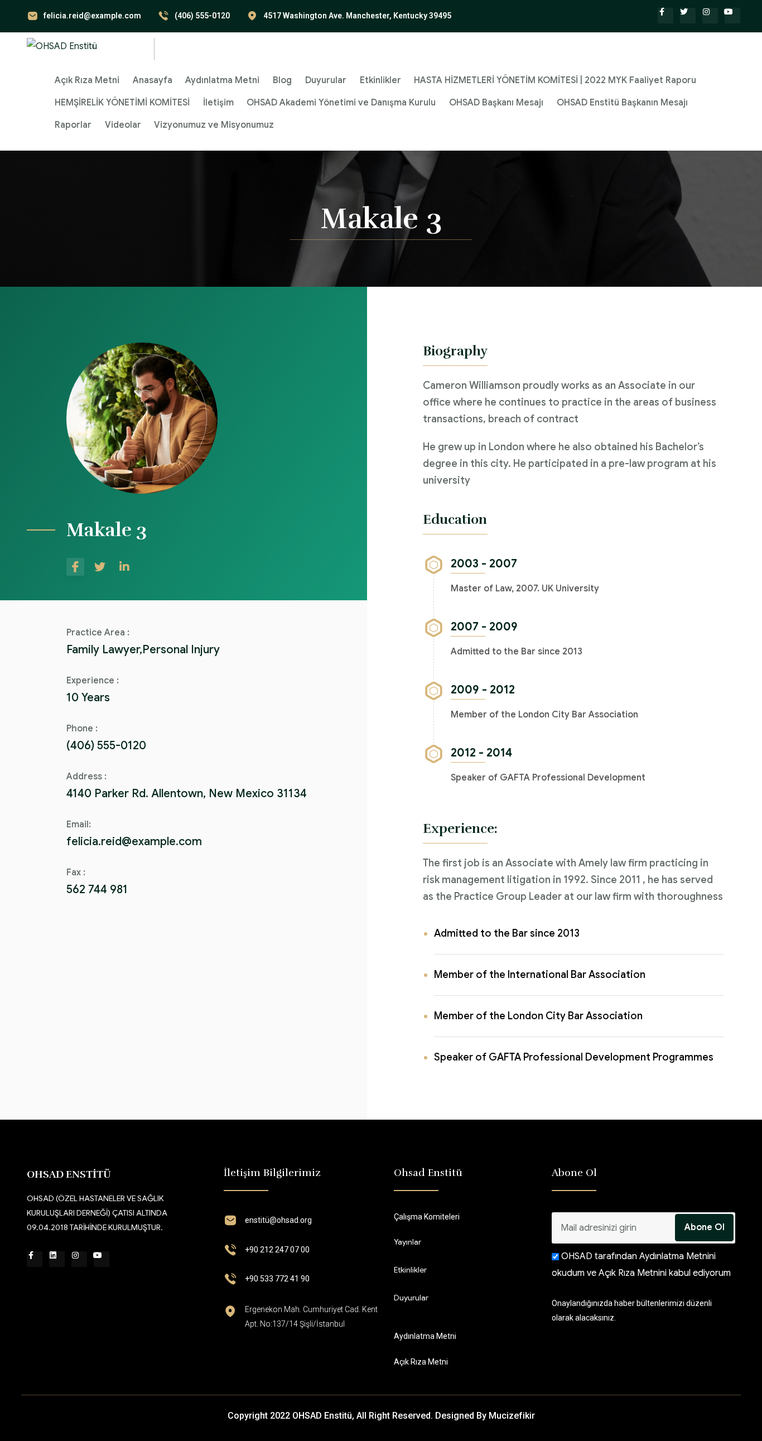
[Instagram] (710, 15)
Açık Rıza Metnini (633, 1273)
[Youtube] (732, 15)
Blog (282, 80)
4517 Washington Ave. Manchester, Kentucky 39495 (357, 15)
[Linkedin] (57, 1259)
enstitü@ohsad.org (278, 1220)
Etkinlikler (380, 80)
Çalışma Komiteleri (427, 1216)
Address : (86, 776)
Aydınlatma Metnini (676, 1256)
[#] (75, 567)
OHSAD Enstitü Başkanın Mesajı (622, 102)
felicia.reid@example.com (92, 15)
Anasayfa (152, 80)
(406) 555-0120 (202, 15)
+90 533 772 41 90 (277, 1278)
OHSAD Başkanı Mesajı (496, 102)
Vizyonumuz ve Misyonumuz (214, 125)
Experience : (92, 680)
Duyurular (325, 80)
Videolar (123, 125)
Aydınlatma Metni (222, 80)
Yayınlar (407, 1242)
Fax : (75, 872)
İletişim (218, 102)
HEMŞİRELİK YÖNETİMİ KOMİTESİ (122, 102)
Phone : (82, 728)
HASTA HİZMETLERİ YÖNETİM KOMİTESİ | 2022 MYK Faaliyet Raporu (555, 80)
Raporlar (73, 125)
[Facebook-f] (665, 15)
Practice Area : (97, 632)
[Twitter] (688, 15)
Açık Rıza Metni (87, 80)
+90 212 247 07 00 (277, 1249)
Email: (78, 824)
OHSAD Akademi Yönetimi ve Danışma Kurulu (341, 102)
